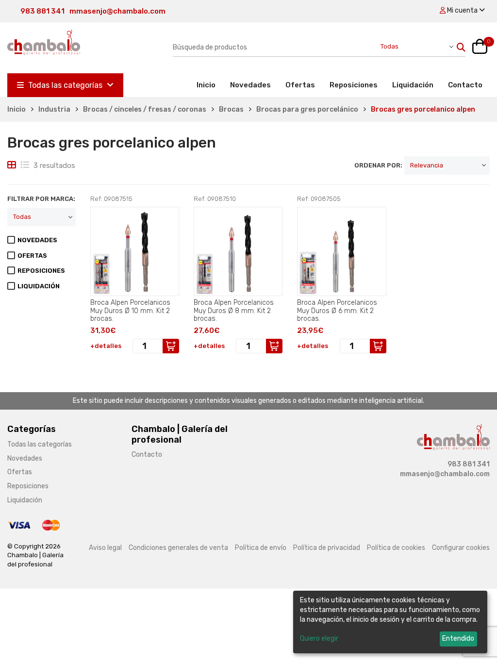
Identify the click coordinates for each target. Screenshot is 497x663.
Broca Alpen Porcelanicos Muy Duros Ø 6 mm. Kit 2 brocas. (337, 310)
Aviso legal (105, 548)
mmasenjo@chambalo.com (117, 11)
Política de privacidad (326, 548)
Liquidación (412, 85)
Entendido (458, 638)
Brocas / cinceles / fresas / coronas (144, 109)
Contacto (465, 85)
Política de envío (260, 548)
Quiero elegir (319, 638)
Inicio (210, 84)
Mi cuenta (462, 10)
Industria (54, 109)
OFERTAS (32, 255)
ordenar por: (378, 165)
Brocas (231, 109)
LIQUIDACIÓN (38, 286)
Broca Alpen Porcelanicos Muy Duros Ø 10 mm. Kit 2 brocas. (130, 310)
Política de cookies (396, 548)
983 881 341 (42, 11)
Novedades (250, 85)
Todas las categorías (65, 85)
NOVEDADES (37, 240)
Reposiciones (354, 85)
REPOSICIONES (41, 270)
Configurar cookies (461, 548)
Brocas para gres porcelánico (307, 109)
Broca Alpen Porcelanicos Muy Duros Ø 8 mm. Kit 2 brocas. (234, 310)
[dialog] (390, 622)
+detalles (105, 345)
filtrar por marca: (41, 198)
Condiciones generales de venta (178, 548)
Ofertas (300, 85)
